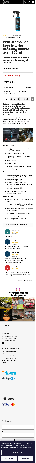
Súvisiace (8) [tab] (14, 99)
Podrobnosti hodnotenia (11, 37)
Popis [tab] (6, 99)
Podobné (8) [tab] (25, 99)
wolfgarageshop (10, 341)
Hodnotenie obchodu (9, 360)
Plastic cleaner (25, 177)
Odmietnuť (9, 458)
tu (31, 448)
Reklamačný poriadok (9, 354)
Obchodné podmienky (9, 352)
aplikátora (17, 184)
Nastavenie (17, 452)
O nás (4, 363)
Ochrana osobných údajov (10, 356)
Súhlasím (25, 458)
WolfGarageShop (10, 338)
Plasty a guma (22, 91)
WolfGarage (8, 343)
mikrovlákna (29, 184)
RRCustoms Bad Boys (16, 77)
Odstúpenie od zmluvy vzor (10, 358)
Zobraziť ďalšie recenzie (24, 280)
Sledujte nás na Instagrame (18, 294)
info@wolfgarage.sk (11, 336)
